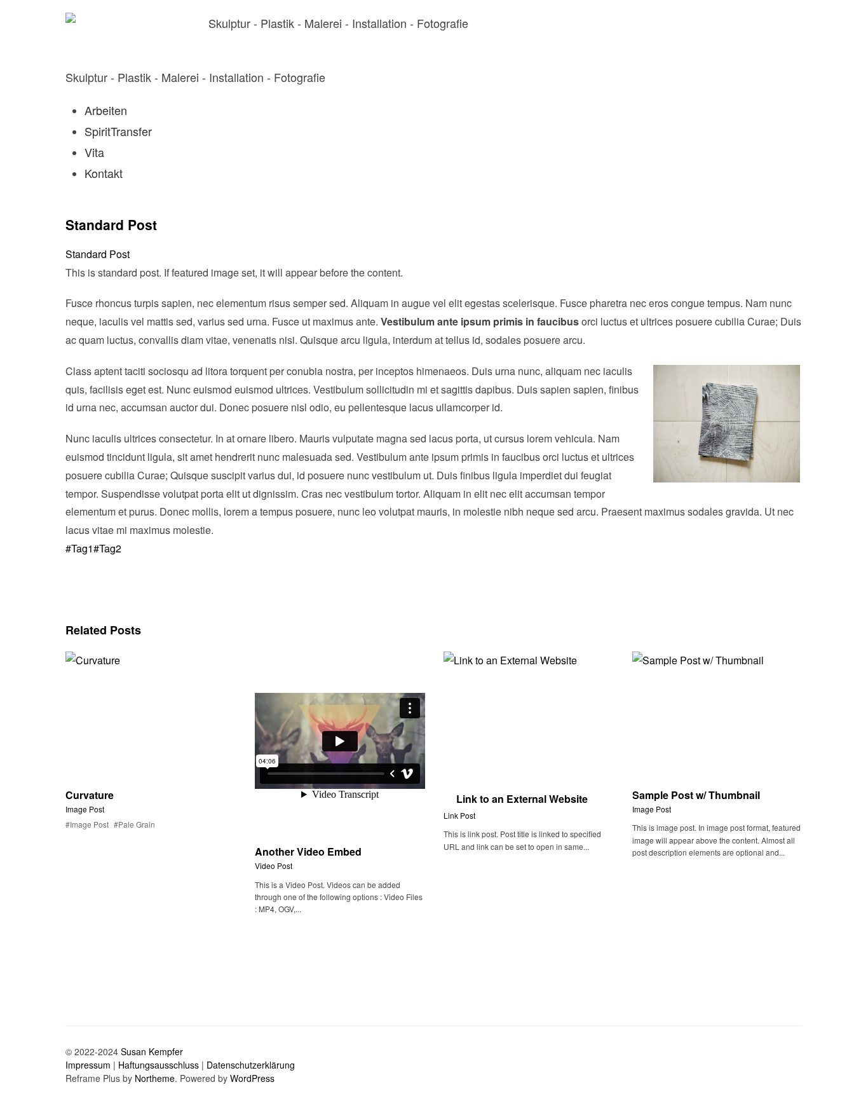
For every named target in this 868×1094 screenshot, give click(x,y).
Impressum (88, 1064)
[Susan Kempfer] (124, 31)
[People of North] (70, 571)
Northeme (155, 1078)
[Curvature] (70, 596)
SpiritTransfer (118, 131)
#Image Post (87, 824)
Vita (94, 152)
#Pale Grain (134, 824)
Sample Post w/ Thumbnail (696, 795)
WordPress (252, 1078)
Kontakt (104, 173)
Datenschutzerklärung (251, 1064)
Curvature (89, 795)
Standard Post (111, 224)
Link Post (459, 815)
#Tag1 (79, 548)
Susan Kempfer (152, 1051)
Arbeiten (106, 110)
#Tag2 (107, 548)
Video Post (273, 865)
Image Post (84, 808)
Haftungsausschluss (158, 1064)
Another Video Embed (308, 851)
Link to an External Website (522, 798)
